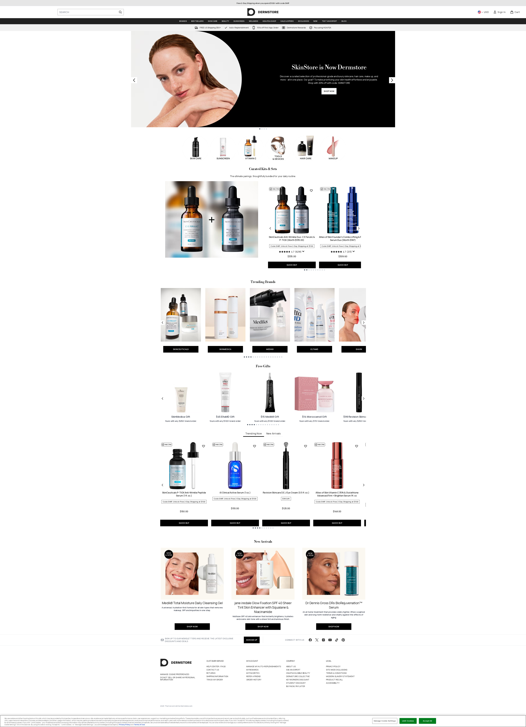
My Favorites (252, 673)
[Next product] (359, 228)
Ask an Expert (293, 669)
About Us (291, 666)
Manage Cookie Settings (385, 721)
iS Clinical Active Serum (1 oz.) (235, 492)
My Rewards (252, 669)
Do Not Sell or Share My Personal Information (177, 678)
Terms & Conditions (336, 673)
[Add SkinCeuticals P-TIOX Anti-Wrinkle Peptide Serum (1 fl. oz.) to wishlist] (203, 446)
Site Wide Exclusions (336, 669)
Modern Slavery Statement (340, 676)
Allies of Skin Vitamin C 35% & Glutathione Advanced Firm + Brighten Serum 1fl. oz (337, 494)
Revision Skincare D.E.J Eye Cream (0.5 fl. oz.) (286, 492)
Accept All (427, 721)
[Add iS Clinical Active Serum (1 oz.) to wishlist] (254, 446)
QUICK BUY (292, 265)
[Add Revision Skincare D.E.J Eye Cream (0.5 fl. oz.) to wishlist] (305, 446)
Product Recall (334, 679)
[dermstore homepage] (263, 12)
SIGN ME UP (251, 640)
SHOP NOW (329, 91)
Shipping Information (217, 676)
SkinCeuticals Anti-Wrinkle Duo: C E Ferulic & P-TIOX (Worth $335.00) (292, 239)
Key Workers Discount (297, 679)
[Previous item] (162, 485)
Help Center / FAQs (216, 666)
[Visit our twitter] (317, 640)
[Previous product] (270, 228)
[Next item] (364, 485)
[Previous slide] (134, 80)
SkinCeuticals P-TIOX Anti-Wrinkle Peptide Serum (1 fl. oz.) (184, 494)
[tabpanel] (263, 485)
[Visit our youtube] (330, 640)
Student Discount (296, 683)
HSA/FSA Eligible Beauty (298, 673)
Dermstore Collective (298, 676)
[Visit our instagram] (323, 640)
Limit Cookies (408, 721)
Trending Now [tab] (253, 433)
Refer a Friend (253, 676)
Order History (253, 679)
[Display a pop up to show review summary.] (303, 251)
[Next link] (364, 322)
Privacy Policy (333, 666)
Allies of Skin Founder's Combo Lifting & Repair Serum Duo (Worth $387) (343, 239)
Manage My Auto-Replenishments (263, 666)
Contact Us (212, 669)
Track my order (214, 679)
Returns (210, 673)
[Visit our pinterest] (343, 640)
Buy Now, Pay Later (295, 686)
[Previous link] (162, 322)
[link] (499, 12)
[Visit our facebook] (310, 640)
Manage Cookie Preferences (174, 674)
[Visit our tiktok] (336, 640)
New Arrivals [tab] (273, 433)
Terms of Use (139, 724)
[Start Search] (120, 12)
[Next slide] (392, 80)
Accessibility (333, 683)
